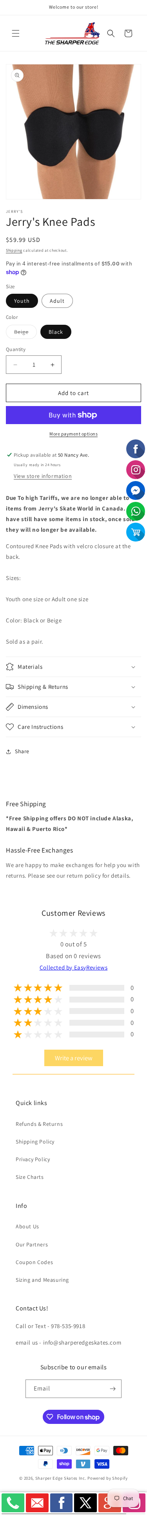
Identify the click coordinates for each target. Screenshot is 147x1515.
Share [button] (22, 751)
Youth (22, 300)
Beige (25, 333)
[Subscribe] (112, 1389)
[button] (15, 33)
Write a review (74, 1058)
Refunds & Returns (39, 1123)
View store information (43, 475)
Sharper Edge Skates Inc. (61, 1478)
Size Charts (30, 1176)
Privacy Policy (33, 1159)
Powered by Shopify (107, 1478)
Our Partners (32, 1244)
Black (56, 331)
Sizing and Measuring (42, 1279)
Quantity (15, 349)
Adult (57, 300)
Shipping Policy (35, 1141)
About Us (27, 1226)
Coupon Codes (34, 1262)
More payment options (73, 434)
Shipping (14, 250)
